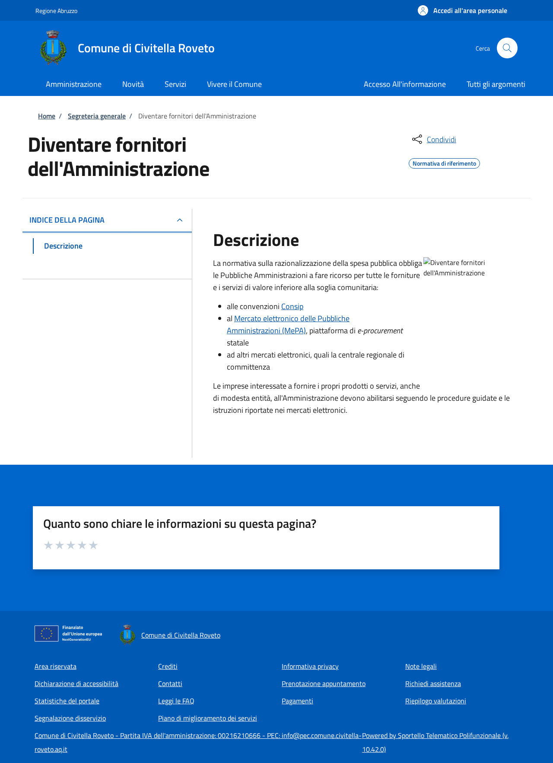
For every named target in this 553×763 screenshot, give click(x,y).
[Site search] (507, 48)
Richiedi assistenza (433, 683)
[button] (462, 10)
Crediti (168, 666)
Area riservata (55, 666)
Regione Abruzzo (56, 10)
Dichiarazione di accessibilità (76, 683)
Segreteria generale (97, 116)
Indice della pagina (67, 220)
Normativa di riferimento (444, 162)
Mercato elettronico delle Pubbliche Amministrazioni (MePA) (288, 324)
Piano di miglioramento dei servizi (207, 718)
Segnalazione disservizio (70, 718)
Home (46, 116)
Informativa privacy (310, 666)
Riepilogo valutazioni (435, 701)
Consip (292, 306)
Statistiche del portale (67, 701)
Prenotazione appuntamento (323, 683)
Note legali (421, 666)
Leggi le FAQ (176, 701)
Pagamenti (297, 701)
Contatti (170, 683)
